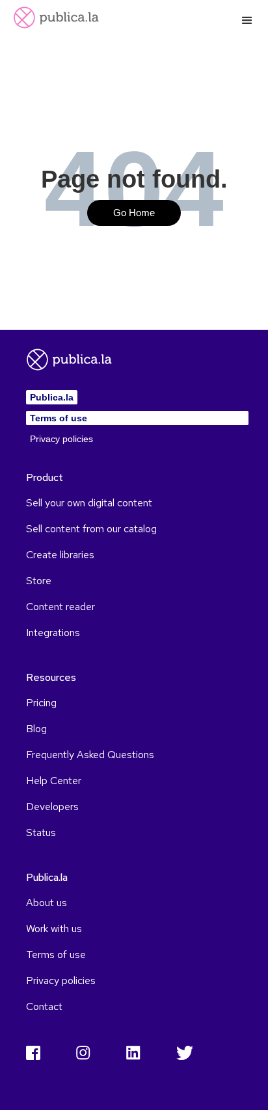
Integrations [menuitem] (53, 632)
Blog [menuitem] (36, 728)
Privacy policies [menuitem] (61, 439)
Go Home (134, 213)
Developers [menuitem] (52, 806)
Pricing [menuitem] (41, 703)
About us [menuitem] (46, 902)
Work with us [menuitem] (54, 928)
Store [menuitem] (38, 580)
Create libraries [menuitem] (60, 555)
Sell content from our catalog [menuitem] (91, 529)
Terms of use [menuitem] (58, 418)
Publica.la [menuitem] (52, 397)
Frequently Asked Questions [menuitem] (90, 754)
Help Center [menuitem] (53, 780)
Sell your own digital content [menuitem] (89, 503)
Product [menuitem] (44, 478)
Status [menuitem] (41, 832)
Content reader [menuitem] (60, 606)
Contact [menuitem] (44, 1006)
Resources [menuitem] (51, 678)
